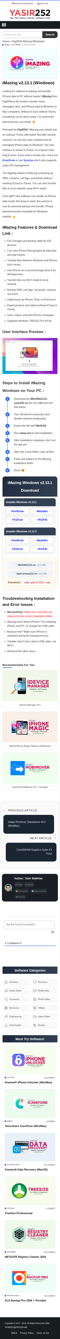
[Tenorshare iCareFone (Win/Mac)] (30, 1104)
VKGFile (42, 519)
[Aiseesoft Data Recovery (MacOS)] (30, 1147)
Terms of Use (42, 1333)
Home (5, 41)
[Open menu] (4, 25)
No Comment (49, 1077)
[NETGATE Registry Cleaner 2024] (30, 1234)
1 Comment (50, 1121)
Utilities (10, 1077)
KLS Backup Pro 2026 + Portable (25, 1300)
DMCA (14, 1333)
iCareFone (8, 160)
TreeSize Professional (18, 1213)
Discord (30, 885)
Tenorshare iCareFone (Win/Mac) (25, 1126)
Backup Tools (13, 1295)
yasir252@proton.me (16, 1327)
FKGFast (17, 519)
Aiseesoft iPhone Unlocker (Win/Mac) (28, 1082)
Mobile (7, 45)
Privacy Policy (27, 1333)
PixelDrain (17, 511)
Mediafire (42, 511)
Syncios (28, 160)
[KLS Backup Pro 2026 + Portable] (30, 1278)
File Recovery (13, 1165)
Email (20, 885)
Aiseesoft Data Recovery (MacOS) (26, 1169)
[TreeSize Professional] (30, 1191)
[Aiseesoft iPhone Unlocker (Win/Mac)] (30, 1060)
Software (16, 45)
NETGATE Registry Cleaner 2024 (25, 1256)
